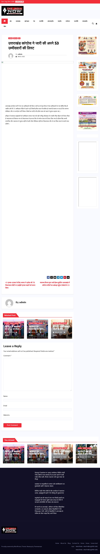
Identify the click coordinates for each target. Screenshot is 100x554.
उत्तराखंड (18, 21)
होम (11, 21)
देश (34, 21)
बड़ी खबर (27, 21)
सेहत (5, 26)
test (72, 546)
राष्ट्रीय (59, 21)
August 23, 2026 (12, 457)
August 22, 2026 (61, 457)
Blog (69, 543)
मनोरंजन (68, 21)
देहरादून (11, 323)
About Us (63, 543)
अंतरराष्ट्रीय (51, 21)
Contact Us (75, 543)
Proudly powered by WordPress (11, 546)
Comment (7, 356)
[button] (93, 24)
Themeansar (38, 546)
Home (57, 543)
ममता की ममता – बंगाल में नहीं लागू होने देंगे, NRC (87, 546)
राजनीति (41, 21)
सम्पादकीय (84, 21)
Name (5, 396)
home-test (94, 543)
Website (6, 415)
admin (20, 54)
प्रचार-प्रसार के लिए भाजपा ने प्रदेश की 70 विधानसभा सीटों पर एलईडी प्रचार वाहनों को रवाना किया (20, 285)
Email (5, 406)
